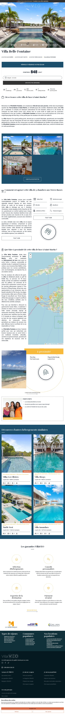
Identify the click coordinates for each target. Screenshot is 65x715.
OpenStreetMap (54, 343)
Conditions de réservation (32, 392)
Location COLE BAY (29, 644)
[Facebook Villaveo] (5, 663)
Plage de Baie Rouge (53, 357)
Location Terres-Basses (35, 57)
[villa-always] (48, 459)
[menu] (61, 6)
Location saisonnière (7, 57)
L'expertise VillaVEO (49, 675)
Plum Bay (32, 357)
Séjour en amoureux (8, 639)
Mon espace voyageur (28, 684)
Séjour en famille (8, 642)
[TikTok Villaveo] (8, 663)
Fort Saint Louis (34, 359)
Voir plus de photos (32, 179)
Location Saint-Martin (21, 57)
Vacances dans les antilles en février (55, 645)
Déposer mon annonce (49, 678)
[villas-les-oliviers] (17, 459)
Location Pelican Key (30, 641)
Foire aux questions (27, 675)
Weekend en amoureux (9, 636)
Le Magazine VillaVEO (28, 678)
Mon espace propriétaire (50, 684)
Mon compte (5, 696)
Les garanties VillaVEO (7, 678)
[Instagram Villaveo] (2, 663)
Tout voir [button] (16, 238)
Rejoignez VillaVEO (6, 681)
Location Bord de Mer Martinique (54, 638)
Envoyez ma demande (32, 82)
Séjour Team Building (9, 637)
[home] (32, 6)
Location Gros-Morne (30, 643)
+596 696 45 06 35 (9, 667)
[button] (36, 298)
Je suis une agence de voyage (9, 693)
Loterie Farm (51, 359)
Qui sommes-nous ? (6, 675)
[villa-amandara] (48, 510)
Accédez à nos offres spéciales (40, 1)
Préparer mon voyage (28, 681)
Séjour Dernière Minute (9, 640)
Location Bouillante (29, 638)
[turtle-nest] (17, 510)
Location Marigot (29, 640)
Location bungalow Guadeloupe (54, 647)
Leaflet (47, 343)
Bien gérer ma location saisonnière (52, 681)
